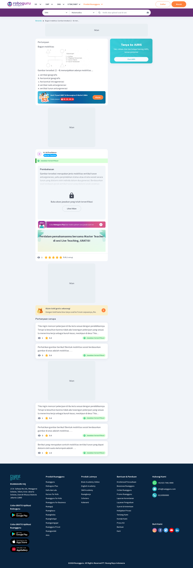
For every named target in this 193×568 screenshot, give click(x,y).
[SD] (40, 4)
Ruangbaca (50, 510)
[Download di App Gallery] (25, 549)
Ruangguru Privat (53, 527)
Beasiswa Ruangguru (125, 486)
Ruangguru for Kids (54, 498)
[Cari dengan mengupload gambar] (148, 13)
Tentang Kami (122, 514)
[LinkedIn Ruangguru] (177, 530)
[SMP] (52, 4)
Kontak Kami (122, 518)
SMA (59, 4)
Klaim (97, 97)
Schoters (85, 498)
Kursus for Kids (52, 494)
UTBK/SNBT (73, 4)
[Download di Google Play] (25, 515)
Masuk (179, 4)
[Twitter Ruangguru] (166, 530)
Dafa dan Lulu (51, 490)
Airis (47, 535)
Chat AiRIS (131, 59)
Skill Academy (87, 490)
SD (36, 4)
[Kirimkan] (99, 13)
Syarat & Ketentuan (125, 506)
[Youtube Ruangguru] (171, 530)
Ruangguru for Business (56, 502)
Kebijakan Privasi (124, 510)
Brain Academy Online (90, 482)
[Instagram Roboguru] (154, 530)
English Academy (88, 486)
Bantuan (120, 527)
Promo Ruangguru (124, 494)
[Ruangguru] (15, 478)
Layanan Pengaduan (125, 502)
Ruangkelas (51, 514)
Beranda (38, 21)
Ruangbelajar (51, 518)
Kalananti (85, 502)
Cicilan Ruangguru (124, 490)
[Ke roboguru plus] (72, 224)
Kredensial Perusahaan (126, 482)
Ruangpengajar (52, 523)
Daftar (163, 4)
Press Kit (120, 523)
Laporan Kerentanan (125, 498)
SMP (47, 4)
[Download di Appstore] (25, 542)
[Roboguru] (20, 4)
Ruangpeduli (51, 531)
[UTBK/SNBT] (79, 4)
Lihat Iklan (71, 208)
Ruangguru (50, 482)
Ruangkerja (86, 494)
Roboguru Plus (52, 486)
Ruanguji (49, 506)
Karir (119, 531)
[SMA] (63, 4)
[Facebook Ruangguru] (160, 530)
